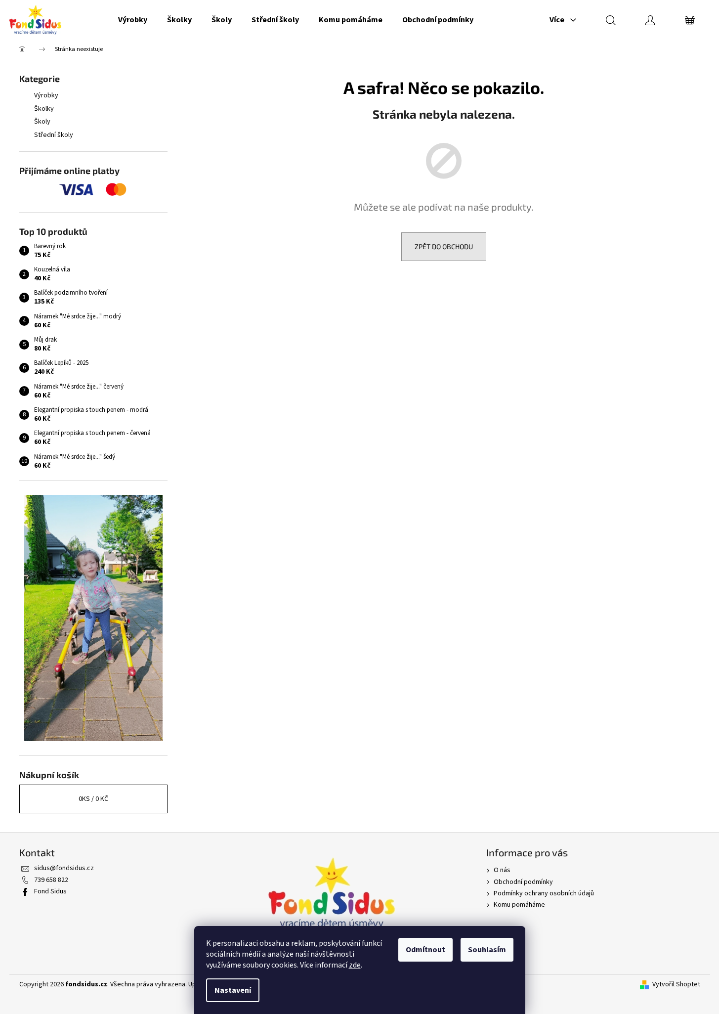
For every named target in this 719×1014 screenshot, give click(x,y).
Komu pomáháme (519, 905)
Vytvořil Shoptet (676, 984)
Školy (42, 122)
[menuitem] (132, 20)
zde (355, 965)
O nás (502, 870)
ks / (93, 799)
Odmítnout (425, 949)
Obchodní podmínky (523, 882)
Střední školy (53, 135)
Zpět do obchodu (444, 246)
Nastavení (232, 990)
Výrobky (46, 95)
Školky (44, 109)
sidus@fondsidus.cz (64, 868)
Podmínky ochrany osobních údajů (544, 893)
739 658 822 (51, 880)
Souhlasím (487, 949)
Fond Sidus (50, 891)
